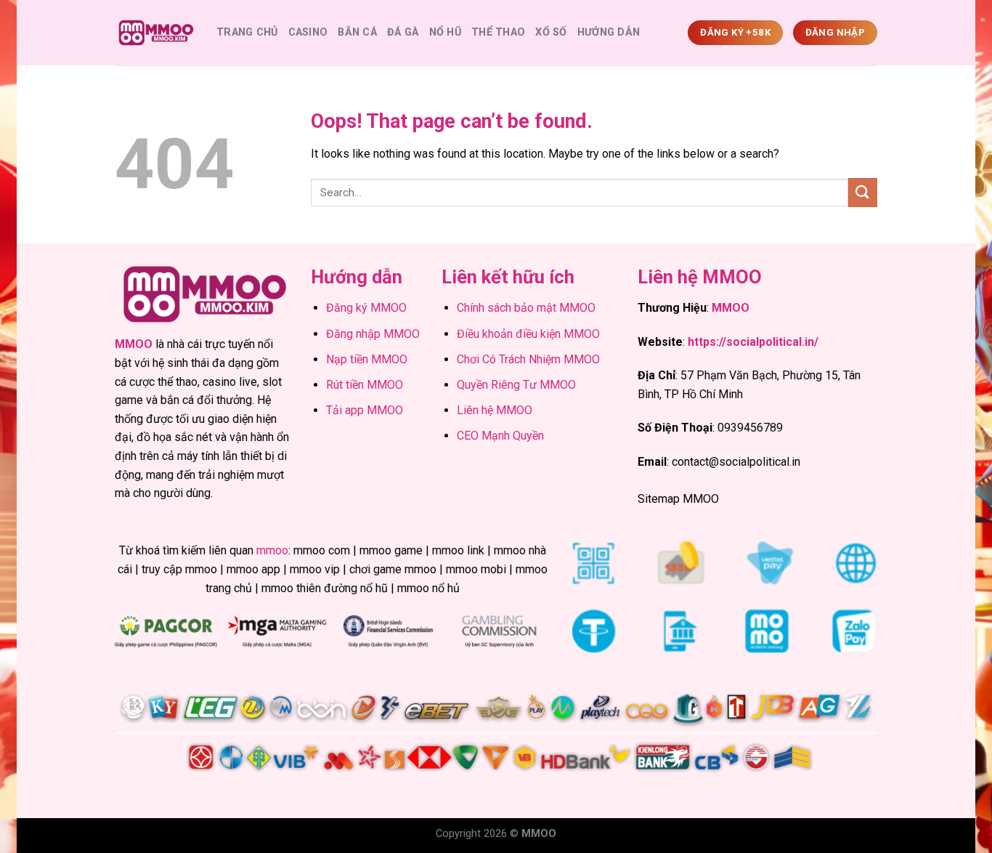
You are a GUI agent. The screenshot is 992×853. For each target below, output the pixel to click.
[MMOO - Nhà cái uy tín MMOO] (155, 33)
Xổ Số (550, 32)
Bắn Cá (357, 32)
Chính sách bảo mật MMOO (526, 308)
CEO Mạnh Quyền (500, 435)
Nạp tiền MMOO (366, 359)
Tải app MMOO (364, 410)
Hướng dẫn (609, 32)
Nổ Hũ (445, 32)
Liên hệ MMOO (494, 410)
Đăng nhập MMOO (373, 334)
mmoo (272, 550)
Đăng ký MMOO (366, 308)
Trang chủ (247, 32)
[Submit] (862, 192)
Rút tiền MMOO (364, 385)
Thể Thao (498, 32)
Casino (308, 32)
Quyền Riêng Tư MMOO (516, 385)
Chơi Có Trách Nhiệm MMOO (528, 359)
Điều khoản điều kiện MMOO (528, 334)
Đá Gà (402, 32)
